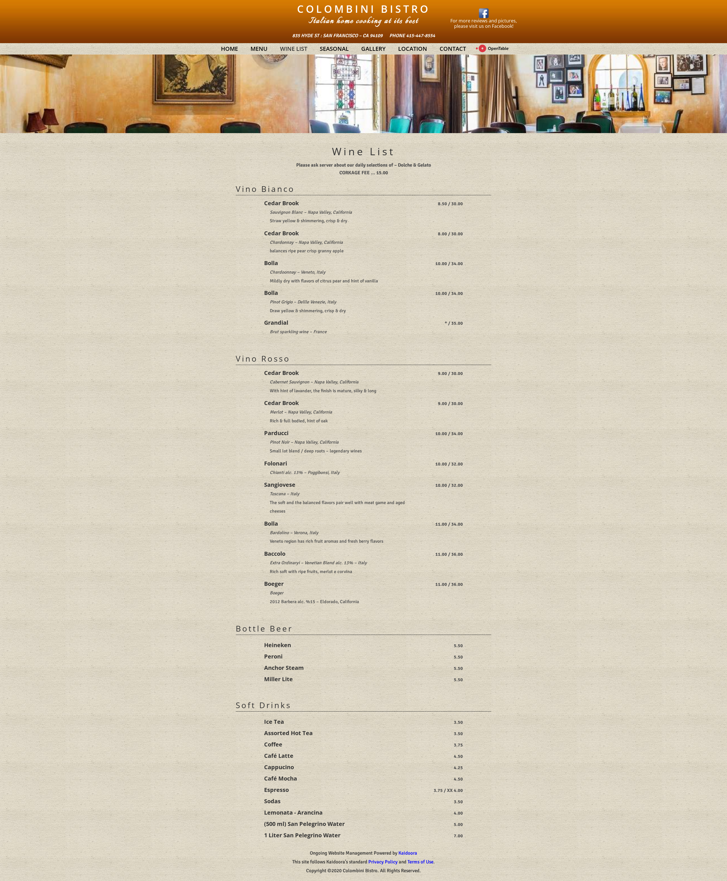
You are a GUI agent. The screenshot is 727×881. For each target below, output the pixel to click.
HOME (229, 49)
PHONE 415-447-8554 (412, 36)
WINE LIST (293, 49)
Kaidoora (407, 853)
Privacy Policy (383, 862)
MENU (259, 49)
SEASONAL (334, 49)
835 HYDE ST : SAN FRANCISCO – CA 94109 (337, 36)
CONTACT (453, 49)
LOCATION (412, 49)
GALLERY (373, 49)
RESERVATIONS (492, 49)
